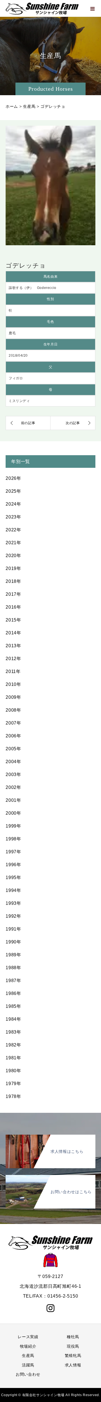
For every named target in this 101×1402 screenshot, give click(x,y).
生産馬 (28, 1355)
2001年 (13, 800)
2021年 (13, 542)
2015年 (13, 620)
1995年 (13, 877)
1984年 (13, 1019)
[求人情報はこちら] (50, 1138)
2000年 (13, 813)
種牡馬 (73, 1337)
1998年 (13, 838)
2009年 (13, 697)
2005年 (13, 748)
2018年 (13, 581)
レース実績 (28, 1337)
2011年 (13, 671)
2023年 (13, 517)
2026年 (13, 478)
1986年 (13, 993)
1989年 (13, 954)
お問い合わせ (28, 1374)
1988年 (13, 967)
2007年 (13, 723)
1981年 (13, 1057)
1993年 (13, 903)
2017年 (13, 594)
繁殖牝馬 (73, 1355)
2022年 (13, 529)
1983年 (13, 1032)
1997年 (13, 851)
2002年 (13, 787)
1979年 (13, 1083)
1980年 (13, 1070)
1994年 (13, 890)
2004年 (13, 761)
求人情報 (73, 1365)
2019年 (13, 568)
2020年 (13, 555)
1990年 (13, 942)
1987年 (13, 980)
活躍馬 (28, 1365)
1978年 (13, 1096)
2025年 (13, 491)
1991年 (13, 929)
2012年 (13, 658)
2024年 (13, 504)
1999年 (13, 826)
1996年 (13, 864)
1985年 (13, 1006)
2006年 (13, 735)
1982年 (13, 1045)
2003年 (13, 774)
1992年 (13, 916)
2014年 (13, 632)
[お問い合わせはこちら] (50, 1178)
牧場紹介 (28, 1346)
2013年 (13, 645)
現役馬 (73, 1346)
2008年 (13, 710)
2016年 (13, 607)
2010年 (13, 684)
